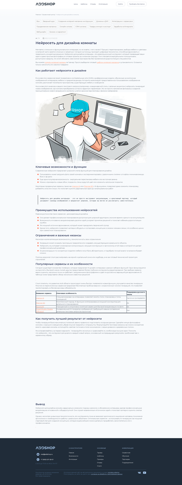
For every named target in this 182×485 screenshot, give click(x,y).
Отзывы (93, 4)
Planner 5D (88, 186)
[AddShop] (45, 4)
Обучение (125, 456)
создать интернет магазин (55, 62)
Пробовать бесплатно (137, 4)
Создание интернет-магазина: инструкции (75, 21)
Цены (76, 4)
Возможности (73, 456)
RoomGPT (40, 307)
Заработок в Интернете (123, 27)
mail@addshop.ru (47, 454)
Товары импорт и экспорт (100, 27)
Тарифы (99, 453)
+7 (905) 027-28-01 (47, 459)
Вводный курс (49, 21)
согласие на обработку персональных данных (106, 474)
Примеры (100, 459)
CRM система (80, 27)
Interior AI (76, 186)
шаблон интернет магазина (108, 62)
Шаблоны (84, 4)
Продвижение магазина (46, 27)
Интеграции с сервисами (122, 21)
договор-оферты (113, 472)
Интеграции (103, 4)
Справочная (126, 453)
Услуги (99, 466)
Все (38, 21)
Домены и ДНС (102, 21)
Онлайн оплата (66, 27)
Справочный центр (48, 14)
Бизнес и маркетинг (58, 32)
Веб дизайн (41, 32)
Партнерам (126, 459)
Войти (120, 4)
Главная (38, 14)
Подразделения (127, 463)
